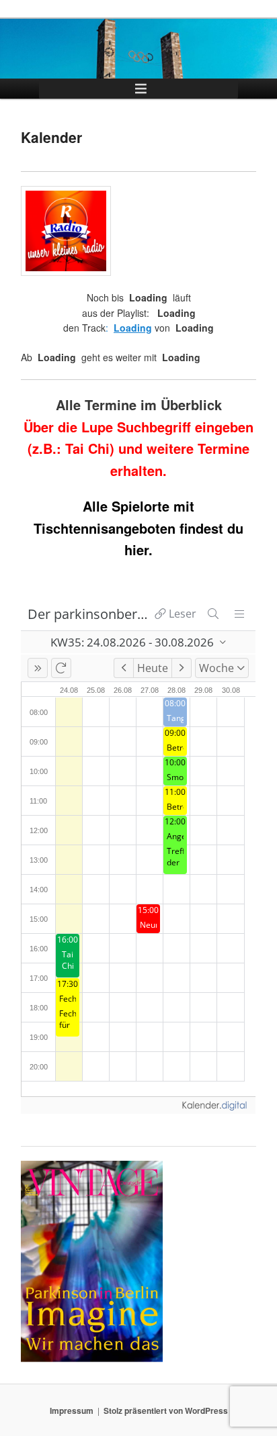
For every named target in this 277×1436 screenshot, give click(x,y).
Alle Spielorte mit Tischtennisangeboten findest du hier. (138, 527)
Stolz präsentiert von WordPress (166, 1410)
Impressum (71, 1410)
